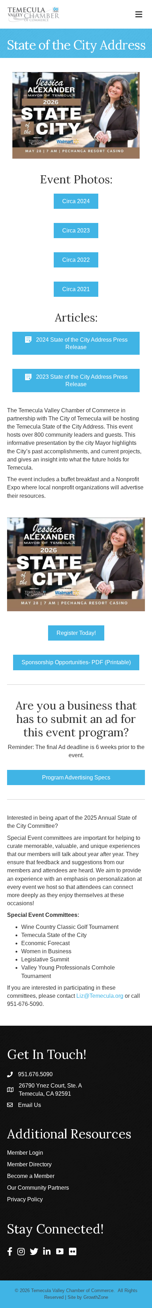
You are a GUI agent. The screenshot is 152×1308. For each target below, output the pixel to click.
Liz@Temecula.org (99, 996)
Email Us (29, 1105)
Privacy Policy (25, 1199)
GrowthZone (95, 1297)
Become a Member (30, 1176)
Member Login (25, 1153)
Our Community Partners (38, 1188)
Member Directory (29, 1164)
